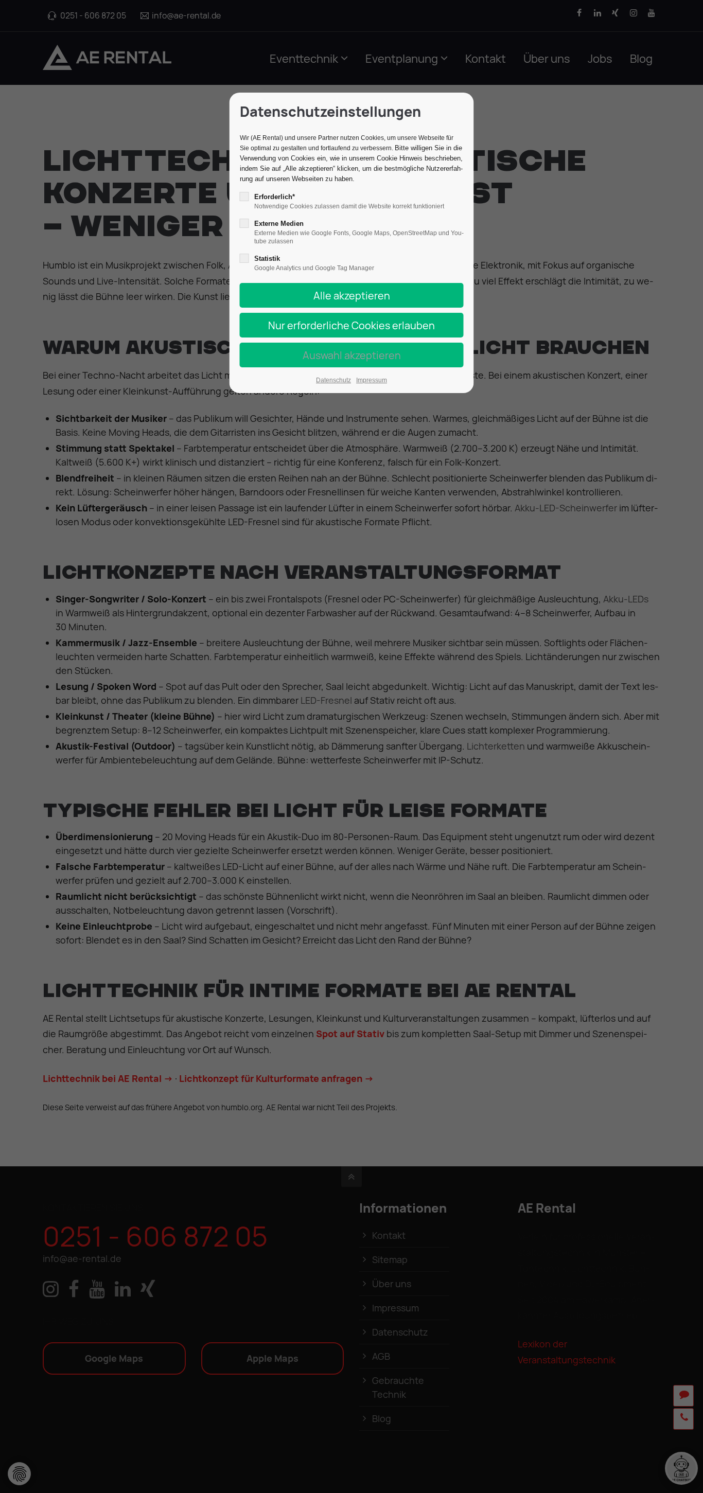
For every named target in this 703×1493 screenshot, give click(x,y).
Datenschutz (333, 380)
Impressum (371, 380)
